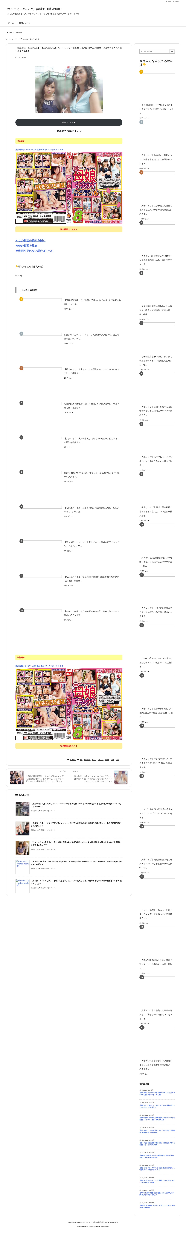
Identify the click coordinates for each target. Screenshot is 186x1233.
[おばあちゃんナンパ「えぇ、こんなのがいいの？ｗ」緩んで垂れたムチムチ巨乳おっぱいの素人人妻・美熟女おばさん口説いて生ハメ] (41, 348)
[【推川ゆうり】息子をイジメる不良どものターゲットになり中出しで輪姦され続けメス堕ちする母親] (41, 383)
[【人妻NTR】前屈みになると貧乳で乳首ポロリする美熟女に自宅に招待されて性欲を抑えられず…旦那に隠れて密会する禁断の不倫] (161, 941)
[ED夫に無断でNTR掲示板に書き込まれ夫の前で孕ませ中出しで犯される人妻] (41, 486)
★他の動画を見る (26, 245)
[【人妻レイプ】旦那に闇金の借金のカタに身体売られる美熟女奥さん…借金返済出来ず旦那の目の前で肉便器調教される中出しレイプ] (161, 589)
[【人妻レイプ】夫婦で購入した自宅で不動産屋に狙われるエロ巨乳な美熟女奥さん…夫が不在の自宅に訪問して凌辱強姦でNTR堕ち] (41, 452)
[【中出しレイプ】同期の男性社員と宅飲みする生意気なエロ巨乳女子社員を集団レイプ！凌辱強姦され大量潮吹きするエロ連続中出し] (161, 488)
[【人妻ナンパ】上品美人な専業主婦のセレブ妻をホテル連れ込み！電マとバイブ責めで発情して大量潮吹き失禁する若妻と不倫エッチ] (161, 991)
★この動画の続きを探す (30, 240)
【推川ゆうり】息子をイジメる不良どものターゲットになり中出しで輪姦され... (91, 371)
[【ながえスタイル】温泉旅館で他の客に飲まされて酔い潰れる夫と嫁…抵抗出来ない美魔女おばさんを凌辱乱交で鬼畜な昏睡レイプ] (41, 590)
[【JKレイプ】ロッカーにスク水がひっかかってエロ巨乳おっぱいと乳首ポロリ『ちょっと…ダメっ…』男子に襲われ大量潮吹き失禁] (161, 639)
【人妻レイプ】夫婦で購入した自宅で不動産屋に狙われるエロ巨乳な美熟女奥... (91, 440)
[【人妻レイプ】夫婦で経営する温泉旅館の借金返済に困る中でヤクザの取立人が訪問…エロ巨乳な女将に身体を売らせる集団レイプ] (161, 388)
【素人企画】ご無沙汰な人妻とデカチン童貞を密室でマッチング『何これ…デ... (91, 544)
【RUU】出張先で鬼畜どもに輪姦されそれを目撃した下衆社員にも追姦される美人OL (156, 1194)
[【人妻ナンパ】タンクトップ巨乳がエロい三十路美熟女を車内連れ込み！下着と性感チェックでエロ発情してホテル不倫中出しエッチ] (161, 1042)
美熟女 (107, 760)
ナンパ (94, 760)
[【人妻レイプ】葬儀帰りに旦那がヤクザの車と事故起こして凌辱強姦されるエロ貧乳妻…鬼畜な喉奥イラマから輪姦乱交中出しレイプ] (161, 136)
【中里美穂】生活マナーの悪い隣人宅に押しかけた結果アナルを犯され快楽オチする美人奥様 (157, 1094)
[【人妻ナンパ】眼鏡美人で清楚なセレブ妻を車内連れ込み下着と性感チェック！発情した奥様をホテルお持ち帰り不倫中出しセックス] (161, 237)
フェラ (100, 760)
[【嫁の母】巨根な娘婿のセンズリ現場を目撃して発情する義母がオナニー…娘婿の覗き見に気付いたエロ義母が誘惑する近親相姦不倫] (161, 539)
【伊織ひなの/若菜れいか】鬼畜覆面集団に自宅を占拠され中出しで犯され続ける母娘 (156, 1156)
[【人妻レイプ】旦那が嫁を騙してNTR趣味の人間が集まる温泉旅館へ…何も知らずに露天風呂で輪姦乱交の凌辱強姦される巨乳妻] (161, 690)
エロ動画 (19, 32)
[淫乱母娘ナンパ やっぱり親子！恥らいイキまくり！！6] (68, 187)
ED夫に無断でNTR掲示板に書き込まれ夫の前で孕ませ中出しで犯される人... (92, 475)
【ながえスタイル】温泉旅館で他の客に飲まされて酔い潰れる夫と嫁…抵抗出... (91, 579)
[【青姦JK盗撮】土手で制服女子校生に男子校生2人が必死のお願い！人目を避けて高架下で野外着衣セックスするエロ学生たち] (41, 313)
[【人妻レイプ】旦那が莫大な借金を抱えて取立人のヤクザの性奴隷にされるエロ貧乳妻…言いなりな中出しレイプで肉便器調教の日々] (161, 187)
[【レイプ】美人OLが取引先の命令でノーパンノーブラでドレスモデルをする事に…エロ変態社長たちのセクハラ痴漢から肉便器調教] (161, 790)
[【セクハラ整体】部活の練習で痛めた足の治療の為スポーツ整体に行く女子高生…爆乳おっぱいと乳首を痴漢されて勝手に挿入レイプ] (41, 625)
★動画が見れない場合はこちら (34, 250)
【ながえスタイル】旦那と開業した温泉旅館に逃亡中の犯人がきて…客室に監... (91, 509)
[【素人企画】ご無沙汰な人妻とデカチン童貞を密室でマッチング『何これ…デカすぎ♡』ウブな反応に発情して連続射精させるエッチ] (41, 555)
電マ (117, 760)
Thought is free (104, 1226)
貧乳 (112, 760)
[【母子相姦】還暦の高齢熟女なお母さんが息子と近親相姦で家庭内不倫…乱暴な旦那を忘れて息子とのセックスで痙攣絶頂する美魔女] (161, 287)
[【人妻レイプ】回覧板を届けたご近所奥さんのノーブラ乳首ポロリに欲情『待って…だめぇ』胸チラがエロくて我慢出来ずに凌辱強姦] (161, 841)
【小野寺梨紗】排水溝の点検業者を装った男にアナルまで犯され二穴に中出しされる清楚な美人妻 (157, 1119)
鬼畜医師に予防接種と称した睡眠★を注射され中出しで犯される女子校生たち (91, 406)
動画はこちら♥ (69, 122)
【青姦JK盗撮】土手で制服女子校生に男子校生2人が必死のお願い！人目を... (92, 302)
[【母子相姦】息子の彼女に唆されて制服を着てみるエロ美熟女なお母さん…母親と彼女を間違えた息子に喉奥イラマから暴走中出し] (161, 338)
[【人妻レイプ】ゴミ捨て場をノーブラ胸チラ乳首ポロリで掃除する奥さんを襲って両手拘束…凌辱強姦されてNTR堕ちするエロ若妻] (161, 740)
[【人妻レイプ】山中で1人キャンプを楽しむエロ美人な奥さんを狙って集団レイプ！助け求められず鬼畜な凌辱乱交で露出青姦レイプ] (161, 438)
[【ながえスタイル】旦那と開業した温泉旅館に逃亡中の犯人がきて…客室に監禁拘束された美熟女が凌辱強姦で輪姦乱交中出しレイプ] (41, 521)
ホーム (10, 32)
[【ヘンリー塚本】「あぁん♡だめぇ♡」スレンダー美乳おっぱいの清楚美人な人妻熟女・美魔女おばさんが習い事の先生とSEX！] (161, 891)
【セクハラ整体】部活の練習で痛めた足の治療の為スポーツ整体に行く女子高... (91, 613)
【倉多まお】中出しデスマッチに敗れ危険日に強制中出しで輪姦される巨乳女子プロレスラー (157, 1169)
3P (81, 760)
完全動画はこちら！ (68, 229)
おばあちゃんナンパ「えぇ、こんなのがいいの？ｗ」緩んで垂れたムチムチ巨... (91, 336)
